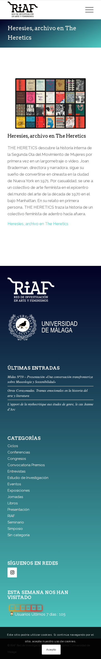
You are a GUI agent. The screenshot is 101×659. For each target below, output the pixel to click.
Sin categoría (19, 535)
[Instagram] (12, 572)
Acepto (51, 649)
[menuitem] (87, 9)
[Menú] (87, 9)
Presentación (18, 509)
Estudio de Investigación (28, 478)
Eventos (14, 484)
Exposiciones (19, 490)
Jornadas (15, 497)
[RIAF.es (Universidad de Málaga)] (42, 9)
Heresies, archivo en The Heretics (38, 223)
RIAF (11, 516)
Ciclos (13, 446)
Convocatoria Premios (26, 465)
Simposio (15, 529)
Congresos (17, 459)
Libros (13, 503)
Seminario (16, 522)
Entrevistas (16, 471)
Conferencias (19, 452)
